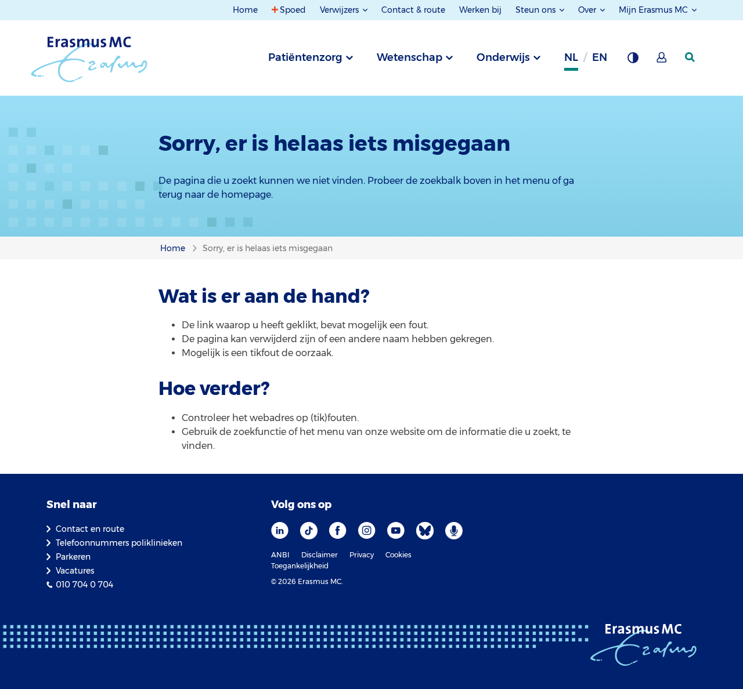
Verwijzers (340, 10)
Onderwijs (503, 57)
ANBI (280, 554)
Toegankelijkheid (300, 565)
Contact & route (413, 10)
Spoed (293, 10)
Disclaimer (319, 554)
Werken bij (480, 10)
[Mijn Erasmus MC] (662, 61)
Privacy (361, 554)
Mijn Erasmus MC (654, 10)
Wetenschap (409, 57)
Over (588, 10)
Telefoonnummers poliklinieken (119, 543)
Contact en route (90, 529)
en (599, 57)
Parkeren (73, 557)
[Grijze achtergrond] (633, 61)
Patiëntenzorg (305, 57)
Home (245, 10)
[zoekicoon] (691, 57)
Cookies (398, 554)
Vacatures (75, 570)
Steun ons (536, 10)
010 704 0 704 (84, 584)
